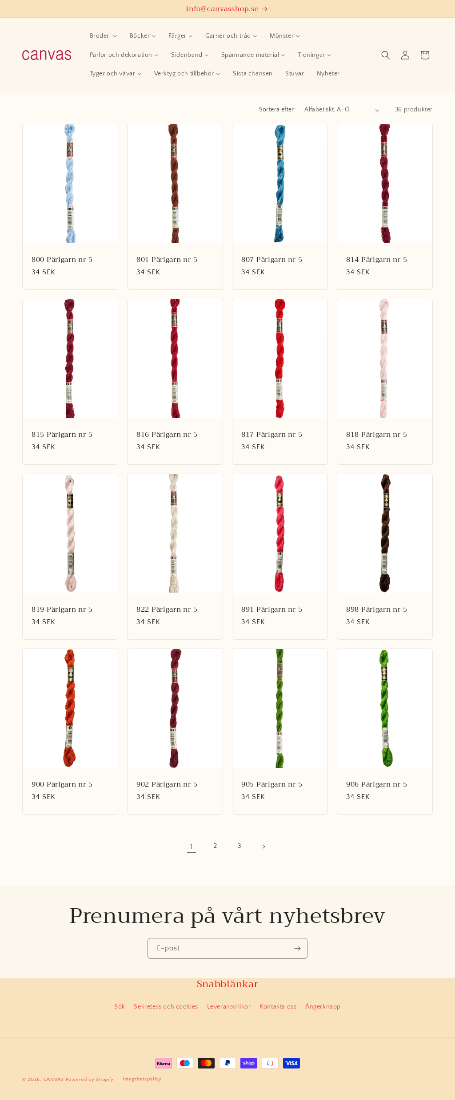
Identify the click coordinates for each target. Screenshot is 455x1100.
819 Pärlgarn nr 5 (62, 609)
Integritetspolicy (142, 1079)
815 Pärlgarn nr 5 (62, 434)
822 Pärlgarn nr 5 (166, 609)
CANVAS (54, 1079)
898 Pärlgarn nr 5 (376, 609)
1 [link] (191, 847)
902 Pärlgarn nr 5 (166, 784)
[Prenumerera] (297, 948)
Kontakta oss (277, 1006)
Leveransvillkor (229, 1006)
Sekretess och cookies (166, 1006)
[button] (385, 55)
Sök (119, 1006)
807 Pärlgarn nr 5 (271, 259)
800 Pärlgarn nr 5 (62, 259)
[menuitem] (104, 36)
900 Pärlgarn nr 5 (62, 784)
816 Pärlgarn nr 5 (166, 434)
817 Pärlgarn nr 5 (271, 434)
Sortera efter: (277, 109)
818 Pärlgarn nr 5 (376, 434)
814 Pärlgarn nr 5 (376, 259)
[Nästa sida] (263, 846)
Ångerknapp (323, 1006)
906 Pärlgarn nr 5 (376, 784)
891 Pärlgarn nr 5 (271, 609)
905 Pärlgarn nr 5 (271, 784)
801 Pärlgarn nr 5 (166, 259)
